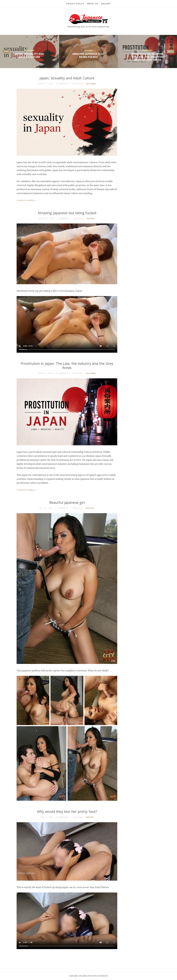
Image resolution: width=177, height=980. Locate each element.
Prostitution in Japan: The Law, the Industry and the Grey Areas (148, 56)
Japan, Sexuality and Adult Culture (29, 55)
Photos (89, 508)
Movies (88, 50)
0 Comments (62, 84)
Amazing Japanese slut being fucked (88, 55)
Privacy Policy (75, 3)
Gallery (106, 3)
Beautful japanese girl (67, 502)
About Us (92, 3)
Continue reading (27, 200)
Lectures (29, 50)
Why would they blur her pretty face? (67, 811)
